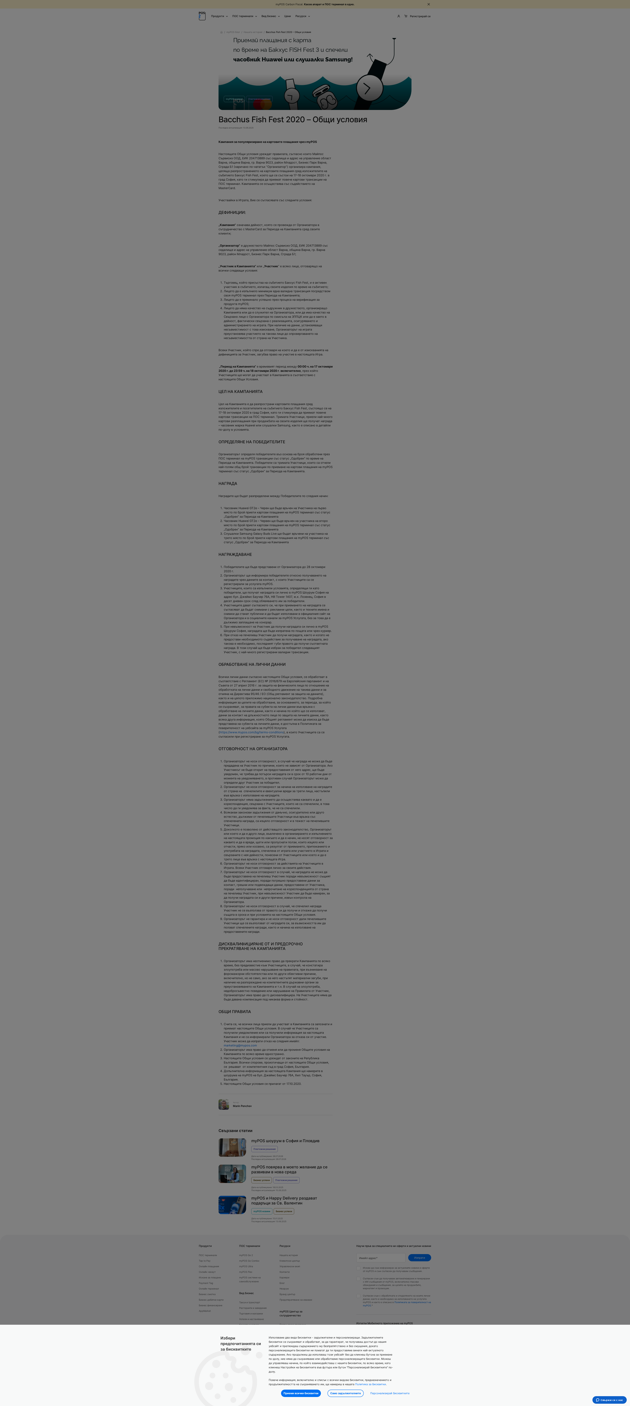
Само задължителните (345, 1393)
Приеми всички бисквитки (301, 1393)
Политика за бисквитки (370, 1384)
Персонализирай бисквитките (390, 1393)
